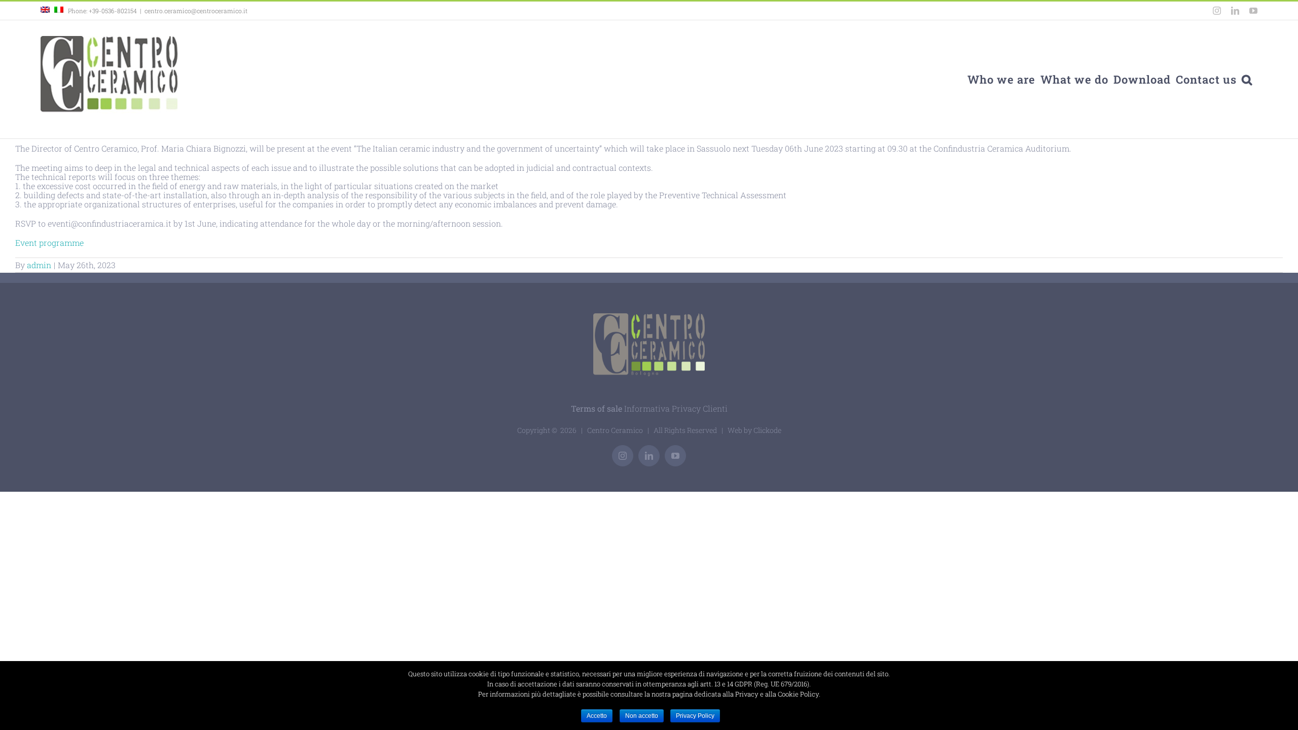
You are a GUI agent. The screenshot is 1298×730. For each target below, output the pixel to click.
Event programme (49, 242)
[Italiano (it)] (58, 11)
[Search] (1247, 79)
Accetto (597, 715)
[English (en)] (45, 11)
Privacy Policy (695, 715)
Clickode (767, 430)
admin (39, 265)
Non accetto (641, 715)
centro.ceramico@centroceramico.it (196, 11)
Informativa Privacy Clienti (676, 408)
